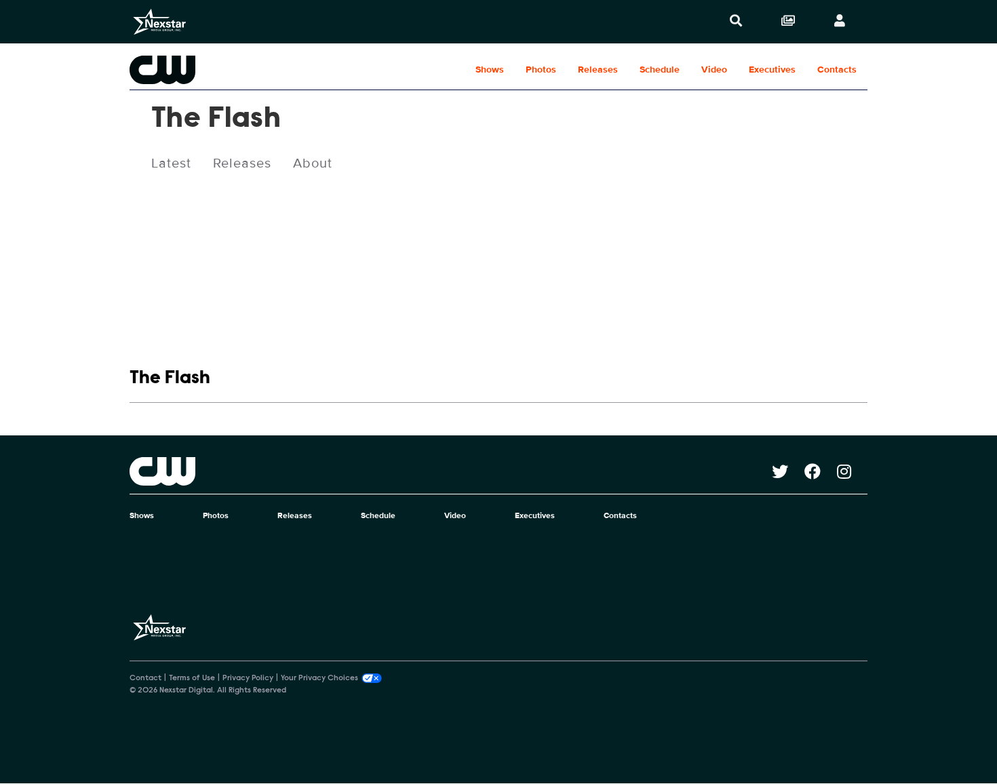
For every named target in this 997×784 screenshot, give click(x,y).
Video (714, 69)
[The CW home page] (451, 471)
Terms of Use (192, 678)
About (312, 163)
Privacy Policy (247, 678)
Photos (541, 69)
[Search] (736, 21)
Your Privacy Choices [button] (319, 678)
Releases (598, 69)
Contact (145, 678)
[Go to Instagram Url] (852, 471)
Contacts (837, 69)
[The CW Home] (216, 70)
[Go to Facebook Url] (820, 471)
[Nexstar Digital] (159, 22)
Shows (489, 69)
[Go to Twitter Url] (788, 471)
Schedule (660, 69)
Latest (171, 163)
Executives (772, 69)
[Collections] (788, 21)
